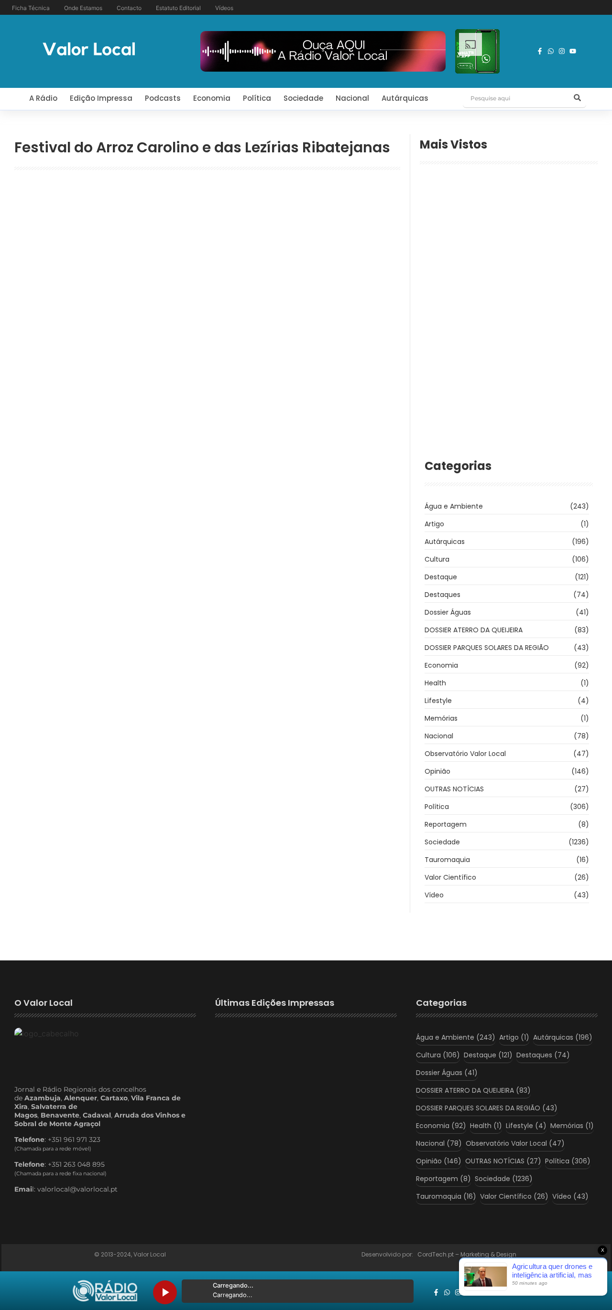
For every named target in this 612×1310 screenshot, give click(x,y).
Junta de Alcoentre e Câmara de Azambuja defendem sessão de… (503, 277)
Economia (211, 98)
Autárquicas (405, 98)
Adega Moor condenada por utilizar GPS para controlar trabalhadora (507, 339)
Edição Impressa (101, 98)
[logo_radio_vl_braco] (104, 1290)
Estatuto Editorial (178, 7)
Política (257, 98)
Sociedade (303, 98)
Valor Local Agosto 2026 (255, 1046)
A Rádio (43, 98)
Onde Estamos (83, 7)
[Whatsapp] (550, 51)
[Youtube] (572, 51)
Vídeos (224, 7)
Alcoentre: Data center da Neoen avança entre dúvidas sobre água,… (498, 238)
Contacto (129, 7)
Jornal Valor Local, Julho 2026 (265, 1083)
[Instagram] (561, 51)
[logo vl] (89, 50)
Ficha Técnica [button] (31, 7)
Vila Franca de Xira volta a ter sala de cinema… (492, 389)
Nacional (352, 98)
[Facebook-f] (539, 51)
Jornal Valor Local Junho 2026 (265, 1120)
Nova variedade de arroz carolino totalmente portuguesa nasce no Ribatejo (202, 219)
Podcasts (163, 98)
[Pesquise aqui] (577, 98)
